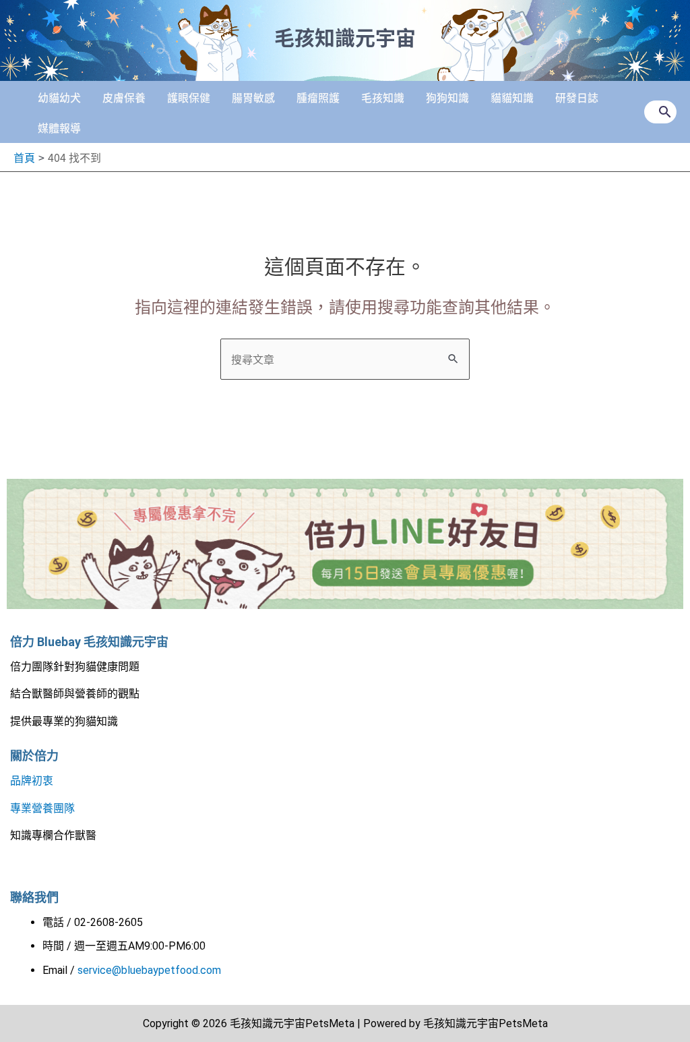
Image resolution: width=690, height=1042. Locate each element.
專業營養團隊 (42, 808)
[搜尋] (665, 111)
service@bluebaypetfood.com (149, 970)
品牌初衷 (31, 780)
